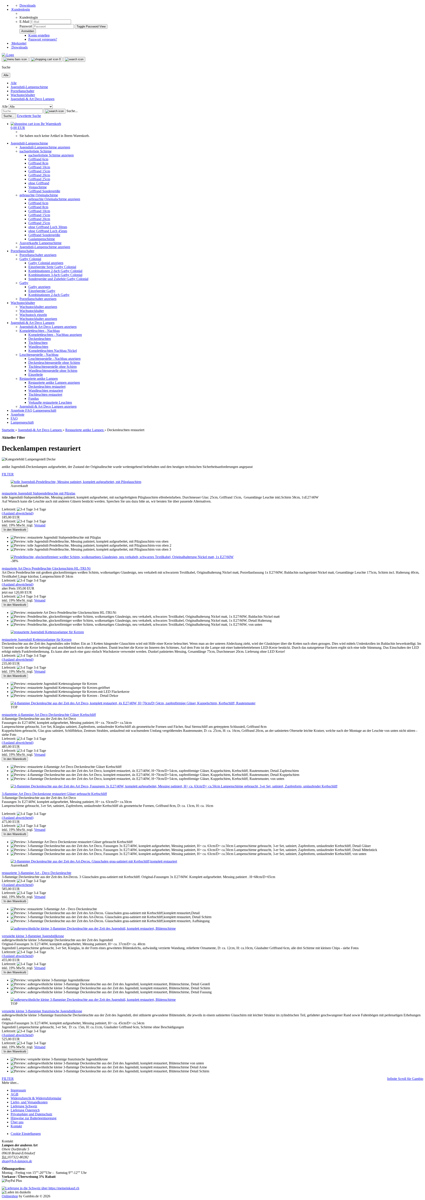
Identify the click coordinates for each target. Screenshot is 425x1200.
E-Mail (24, 21)
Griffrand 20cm (39, 175)
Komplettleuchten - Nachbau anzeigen (55, 335)
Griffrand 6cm (38, 159)
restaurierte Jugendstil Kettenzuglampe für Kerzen (36, 639)
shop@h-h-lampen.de (17, 1161)
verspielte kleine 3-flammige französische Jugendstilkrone (42, 1011)
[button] (45, 1192)
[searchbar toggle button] (74, 59)
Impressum (18, 1090)
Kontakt (16, 1126)
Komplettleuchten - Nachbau (39, 331)
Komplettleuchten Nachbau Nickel (52, 351)
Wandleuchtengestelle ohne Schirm (52, 370)
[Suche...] (55, 111)
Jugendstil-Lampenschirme (29, 87)
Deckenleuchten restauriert (47, 386)
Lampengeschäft (44, 410)
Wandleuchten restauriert (45, 390)
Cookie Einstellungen (26, 1134)
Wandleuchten (38, 347)
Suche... (72, 111)
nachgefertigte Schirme (35, 151)
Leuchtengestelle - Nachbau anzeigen (54, 358)
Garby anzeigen (39, 287)
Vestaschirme (37, 187)
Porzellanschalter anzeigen (37, 255)
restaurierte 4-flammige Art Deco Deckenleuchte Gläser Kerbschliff (49, 715)
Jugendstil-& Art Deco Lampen (32, 99)
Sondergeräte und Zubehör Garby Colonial (58, 279)
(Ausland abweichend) (17, 513)
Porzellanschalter (22, 91)
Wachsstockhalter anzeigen (38, 307)
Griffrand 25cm (39, 179)
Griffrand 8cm (38, 163)
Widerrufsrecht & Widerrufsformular (36, 1098)
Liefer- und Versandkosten (29, 1102)
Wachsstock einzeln (33, 315)
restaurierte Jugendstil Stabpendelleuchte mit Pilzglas (38, 493)
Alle (14, 83)
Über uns (17, 1122)
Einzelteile (35, 374)
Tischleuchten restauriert (45, 394)
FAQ (29, 410)
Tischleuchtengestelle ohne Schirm (52, 366)
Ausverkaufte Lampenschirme (40, 243)
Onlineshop (10, 1196)
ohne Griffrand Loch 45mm (47, 231)
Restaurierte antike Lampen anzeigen (54, 382)
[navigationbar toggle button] (15, 59)
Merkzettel (18, 43)
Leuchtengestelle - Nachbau (38, 354)
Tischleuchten (38, 343)
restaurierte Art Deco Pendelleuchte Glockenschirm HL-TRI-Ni (46, 568)
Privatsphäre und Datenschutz (31, 1114)
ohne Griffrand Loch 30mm (47, 227)
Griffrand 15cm (39, 171)
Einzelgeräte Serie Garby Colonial (52, 267)
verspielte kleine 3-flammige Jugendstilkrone (33, 936)
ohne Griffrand (38, 183)
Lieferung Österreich (25, 1110)
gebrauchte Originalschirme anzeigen (54, 199)
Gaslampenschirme (41, 239)
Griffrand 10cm (39, 167)
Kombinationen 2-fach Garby (49, 295)
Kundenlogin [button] (20, 9)
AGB (14, 1094)
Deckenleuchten (39, 339)
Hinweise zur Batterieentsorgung (33, 1118)
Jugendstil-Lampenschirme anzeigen (44, 147)
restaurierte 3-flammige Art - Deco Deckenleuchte (36, 873)
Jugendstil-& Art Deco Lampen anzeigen (48, 327)
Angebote (18, 410)
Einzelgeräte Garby (41, 291)
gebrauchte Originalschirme (38, 195)
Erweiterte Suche (29, 116)
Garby (23, 283)
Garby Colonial (30, 259)
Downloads (27, 5)
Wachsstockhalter (23, 95)
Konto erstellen (39, 35)
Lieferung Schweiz (24, 1106)
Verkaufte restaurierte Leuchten (50, 402)
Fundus (33, 398)
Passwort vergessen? (42, 39)
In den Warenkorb (15, 529)
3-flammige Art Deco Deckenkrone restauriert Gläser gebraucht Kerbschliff (54, 794)
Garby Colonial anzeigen (45, 263)
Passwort (25, 26)
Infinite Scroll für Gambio (405, 1079)
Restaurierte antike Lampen (38, 378)
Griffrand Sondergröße (44, 191)
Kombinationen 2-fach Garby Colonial (55, 271)
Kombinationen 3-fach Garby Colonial (55, 275)
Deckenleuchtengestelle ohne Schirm (54, 362)
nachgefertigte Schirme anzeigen (51, 155)
